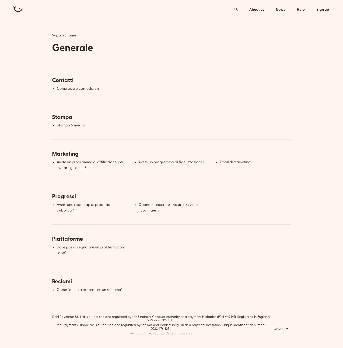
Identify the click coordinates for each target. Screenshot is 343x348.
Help (301, 9)
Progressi (64, 196)
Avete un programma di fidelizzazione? (171, 162)
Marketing (65, 154)
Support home (64, 35)
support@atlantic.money (173, 333)
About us (256, 9)
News (280, 9)
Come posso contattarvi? (78, 88)
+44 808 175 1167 (141, 333)
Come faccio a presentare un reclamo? (89, 290)
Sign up (322, 9)
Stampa (62, 117)
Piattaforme (67, 239)
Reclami (62, 281)
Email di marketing (235, 162)
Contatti (63, 80)
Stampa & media (71, 125)
